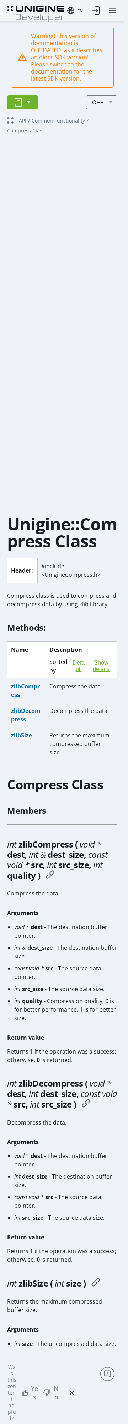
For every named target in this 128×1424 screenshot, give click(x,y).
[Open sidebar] (22, 102)
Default (79, 666)
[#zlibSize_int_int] (95, 1283)
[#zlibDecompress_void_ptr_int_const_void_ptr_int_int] (86, 1104)
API (22, 120)
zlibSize (21, 735)
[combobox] (75, 11)
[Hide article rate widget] (72, 1392)
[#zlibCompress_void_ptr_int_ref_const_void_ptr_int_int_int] (50, 875)
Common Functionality (58, 120)
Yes (34, 1392)
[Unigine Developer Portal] (35, 13)
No (56, 1392)
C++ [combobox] (98, 102)
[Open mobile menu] (112, 11)
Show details (101, 666)
